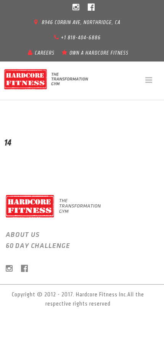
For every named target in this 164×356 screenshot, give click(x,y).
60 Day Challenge (38, 246)
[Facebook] (91, 7)
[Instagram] (76, 7)
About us (23, 235)
